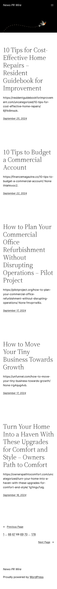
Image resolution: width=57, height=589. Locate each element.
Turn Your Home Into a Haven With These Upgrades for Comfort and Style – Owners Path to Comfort (28, 446)
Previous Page (13, 526)
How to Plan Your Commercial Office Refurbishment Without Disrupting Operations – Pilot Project (28, 253)
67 (13, 534)
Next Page (46, 542)
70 (26, 534)
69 (22, 534)
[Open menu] (52, 5)
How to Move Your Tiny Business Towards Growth (28, 355)
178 (33, 534)
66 (9, 534)
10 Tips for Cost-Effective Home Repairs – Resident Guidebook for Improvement (25, 69)
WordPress (36, 577)
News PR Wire (12, 5)
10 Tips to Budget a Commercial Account (27, 159)
